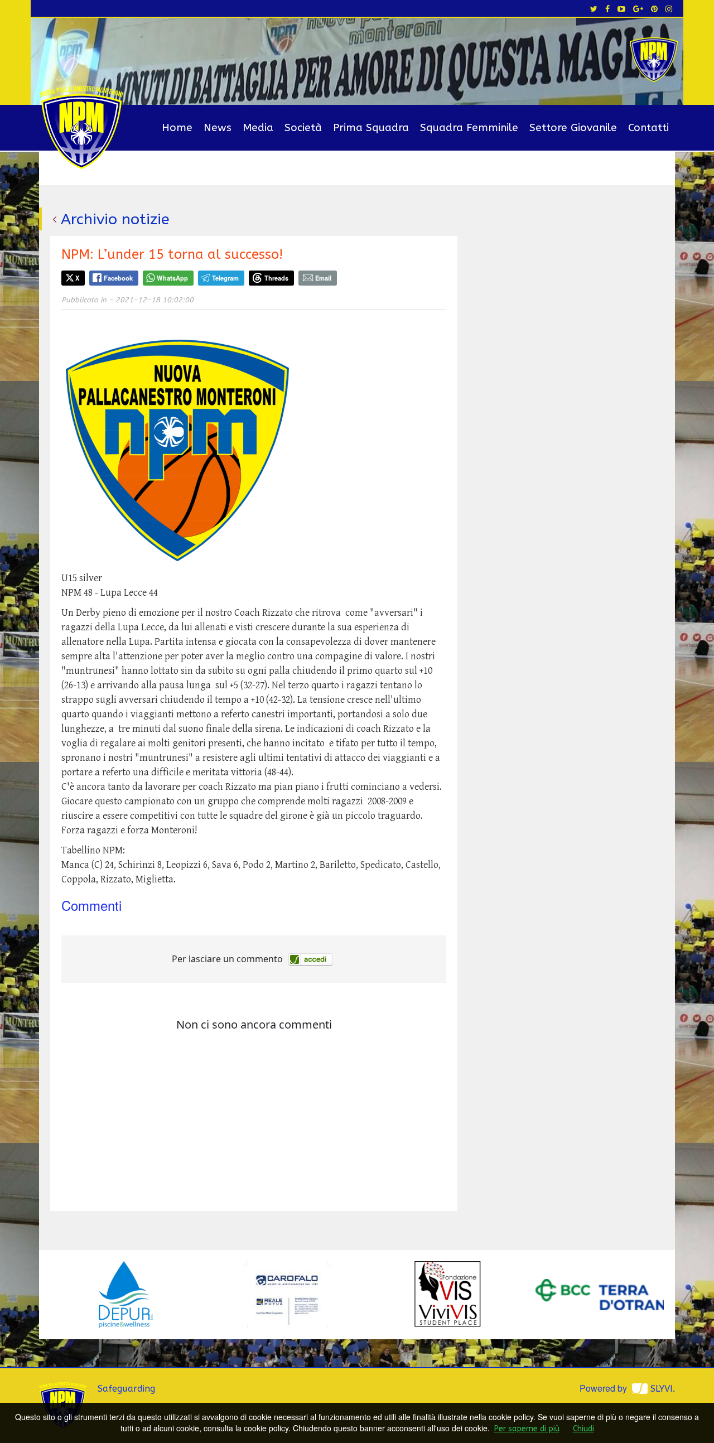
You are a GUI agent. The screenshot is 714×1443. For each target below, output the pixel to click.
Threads (276, 277)
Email (323, 277)
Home (177, 128)
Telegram (225, 277)
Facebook (118, 277)
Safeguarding (126, 1388)
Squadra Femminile (469, 128)
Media (258, 128)
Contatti (648, 128)
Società (303, 128)
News (217, 128)
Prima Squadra (371, 128)
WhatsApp (172, 277)
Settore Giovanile (573, 128)
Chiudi (583, 1429)
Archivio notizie (115, 219)
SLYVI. (662, 1388)
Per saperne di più (526, 1429)
